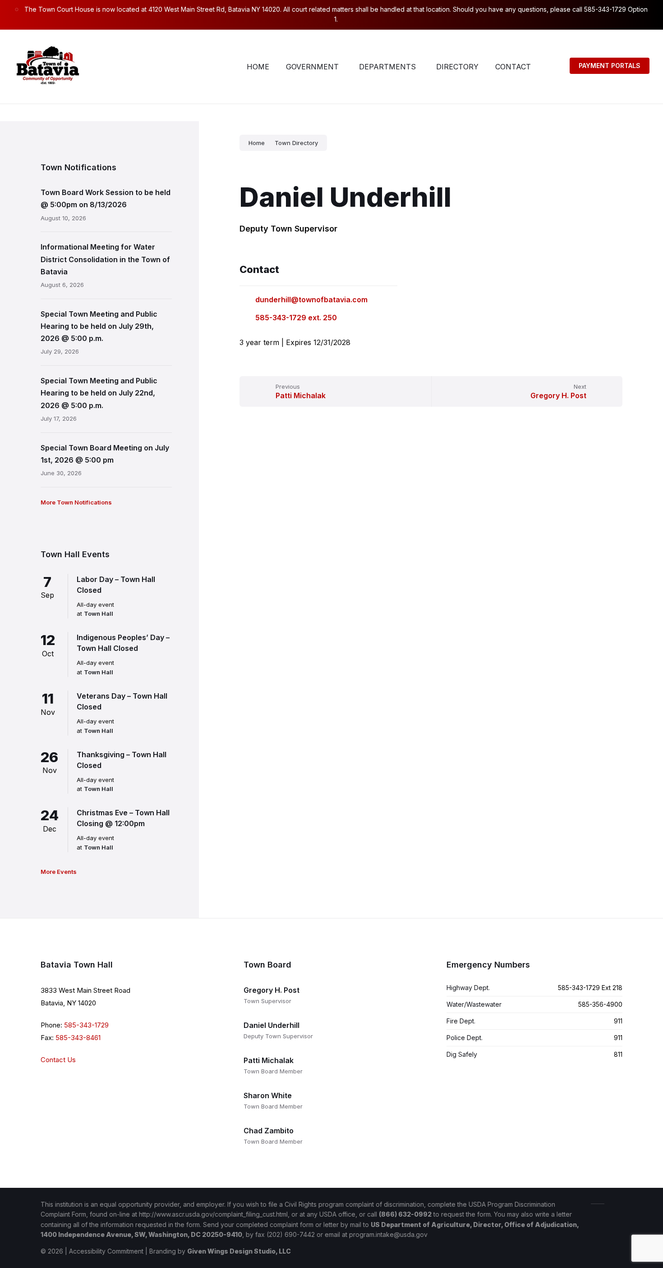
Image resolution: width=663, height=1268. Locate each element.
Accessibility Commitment (106, 1251)
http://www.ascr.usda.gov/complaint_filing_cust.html (213, 1214)
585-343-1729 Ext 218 (590, 987)
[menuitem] (258, 66)
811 (618, 1054)
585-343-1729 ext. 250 (296, 317)
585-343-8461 (78, 1037)
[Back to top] (615, 1203)
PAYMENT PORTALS (609, 65)
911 (618, 1021)
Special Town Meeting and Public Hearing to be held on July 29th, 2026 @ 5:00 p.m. (99, 326)
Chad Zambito (269, 1130)
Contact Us (58, 1059)
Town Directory (296, 142)
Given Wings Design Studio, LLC (239, 1251)
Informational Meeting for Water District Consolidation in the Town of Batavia (105, 259)
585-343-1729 (86, 1025)
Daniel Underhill (271, 1025)
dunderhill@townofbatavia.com (311, 299)
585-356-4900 (600, 1004)
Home (257, 142)
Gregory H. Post (271, 990)
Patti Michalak (269, 1060)
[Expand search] (552, 67)
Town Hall (98, 613)
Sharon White (268, 1095)
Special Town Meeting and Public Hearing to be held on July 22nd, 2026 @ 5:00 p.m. (99, 392)
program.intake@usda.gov (388, 1234)
